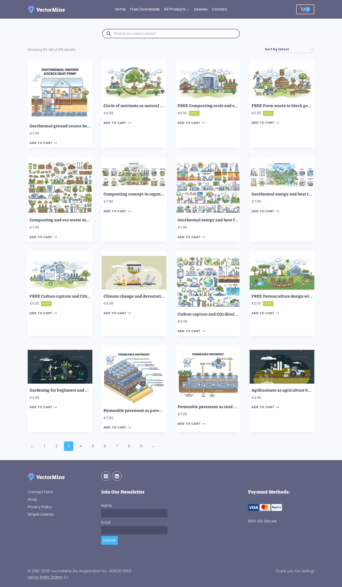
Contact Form (40, 492)
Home (120, 9)
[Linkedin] (117, 476)
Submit (109, 540)
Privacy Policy (40, 507)
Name (106, 505)
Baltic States (51, 577)
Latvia (33, 577)
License (201, 9)
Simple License (41, 514)
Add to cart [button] (41, 143)
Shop (32, 499)
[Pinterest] (106, 476)
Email (106, 522)
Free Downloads (145, 9)
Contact (219, 9)
